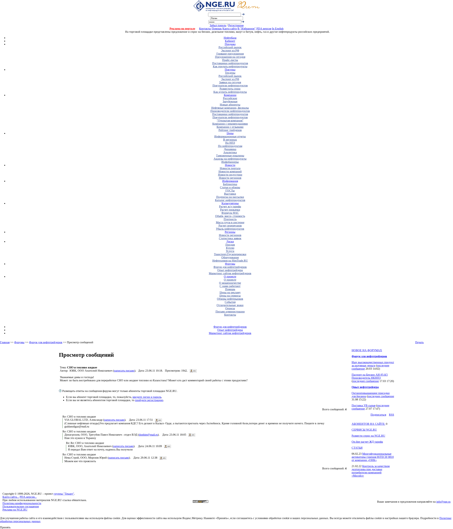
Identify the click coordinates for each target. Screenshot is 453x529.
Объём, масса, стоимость (230, 216)
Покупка (230, 69)
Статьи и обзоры (230, 187)
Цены (230, 133)
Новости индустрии (230, 174)
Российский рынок (230, 47)
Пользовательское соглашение (20, 506)
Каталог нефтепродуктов (230, 200)
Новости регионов (230, 177)
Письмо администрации (230, 311)
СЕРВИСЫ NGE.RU (364, 429)
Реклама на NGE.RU (14, 509)
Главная (5, 342)
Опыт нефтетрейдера (230, 270)
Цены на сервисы (230, 295)
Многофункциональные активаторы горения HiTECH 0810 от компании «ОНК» (373, 457)
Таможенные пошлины (230, 155)
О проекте (230, 276)
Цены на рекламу (230, 292)
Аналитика (230, 152)
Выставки (230, 193)
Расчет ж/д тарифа (230, 206)
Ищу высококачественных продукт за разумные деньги (373, 364)
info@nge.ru (443, 501)
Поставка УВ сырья (363, 405)
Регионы (230, 231)
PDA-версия (263, 28)
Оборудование (230, 257)
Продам (230, 244)
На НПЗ (230, 142)
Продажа (230, 44)
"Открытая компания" (230, 120)
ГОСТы (230, 190)
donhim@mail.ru (148, 434)
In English (277, 28)
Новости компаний (230, 171)
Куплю (230, 247)
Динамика (230, 149)
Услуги (230, 251)
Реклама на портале (182, 28)
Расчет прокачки (230, 209)
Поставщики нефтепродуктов (230, 63)
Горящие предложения (230, 53)
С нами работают (230, 286)
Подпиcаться (378, 414)
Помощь (217, 28)
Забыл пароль (218, 25)
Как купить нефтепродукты (230, 91)
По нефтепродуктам (230, 146)
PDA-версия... (28, 496)
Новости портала (230, 168)
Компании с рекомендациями (230, 123)
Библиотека (230, 184)
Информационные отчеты (230, 136)
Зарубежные (230, 101)
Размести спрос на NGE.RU (368, 435)
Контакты (205, 28)
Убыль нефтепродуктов (230, 228)
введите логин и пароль (147, 396)
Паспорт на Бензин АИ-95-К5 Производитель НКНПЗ (370, 376)
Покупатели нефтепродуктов (230, 85)
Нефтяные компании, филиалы (230, 107)
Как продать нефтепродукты (230, 66)
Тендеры (230, 72)
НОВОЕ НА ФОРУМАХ (367, 350)
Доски (230, 241)
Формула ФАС (230, 212)
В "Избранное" (246, 28)
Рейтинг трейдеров (230, 130)
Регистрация (235, 25)
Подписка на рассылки (230, 196)
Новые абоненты (230, 104)
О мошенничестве (230, 282)
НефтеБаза (230, 37)
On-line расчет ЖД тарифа (367, 441)
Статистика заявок (230, 238)
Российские (230, 98)
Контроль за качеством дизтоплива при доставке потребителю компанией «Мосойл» (371, 471)
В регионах (230, 139)
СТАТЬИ (357, 447)
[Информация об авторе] (193, 370)
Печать (419, 342)
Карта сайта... (10, 496)
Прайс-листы (230, 60)
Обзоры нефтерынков (230, 298)
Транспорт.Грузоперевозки (230, 254)
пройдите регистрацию (149, 400)
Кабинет (230, 40)
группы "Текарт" (64, 493)
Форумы (230, 263)
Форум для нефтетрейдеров (230, 266)
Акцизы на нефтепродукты (230, 158)
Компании (230, 95)
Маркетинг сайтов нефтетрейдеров (230, 273)
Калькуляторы (230, 203)
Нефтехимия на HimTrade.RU (230, 260)
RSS (391, 414)
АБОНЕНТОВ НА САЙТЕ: (368, 423)
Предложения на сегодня (230, 56)
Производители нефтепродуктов (230, 110)
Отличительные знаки (230, 305)
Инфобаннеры (230, 161)
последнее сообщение (365, 381)
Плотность (230, 219)
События (230, 301)
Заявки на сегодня (230, 82)
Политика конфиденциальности (21, 503)
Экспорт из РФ (230, 50)
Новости (230, 165)
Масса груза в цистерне (230, 222)
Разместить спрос (230, 88)
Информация (230, 181)
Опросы (230, 308)
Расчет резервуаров (230, 225)
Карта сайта (229, 28)
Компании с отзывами (230, 126)
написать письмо (124, 370)
